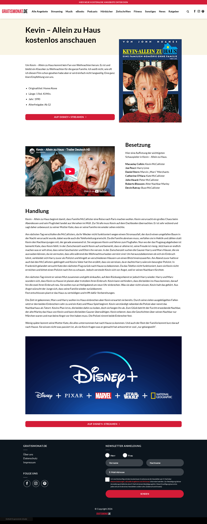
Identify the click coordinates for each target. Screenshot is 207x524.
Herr (113, 455)
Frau (130, 455)
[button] (188, 11)
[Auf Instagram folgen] (199, 11)
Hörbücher (107, 11)
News (162, 11)
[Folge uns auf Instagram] (35, 483)
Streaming (57, 11)
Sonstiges (150, 11)
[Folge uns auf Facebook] (27, 483)
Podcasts (92, 11)
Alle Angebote (40, 11)
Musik (69, 11)
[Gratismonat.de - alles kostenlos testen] (14, 11)
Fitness (138, 11)
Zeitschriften (123, 11)
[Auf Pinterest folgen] (203, 11)
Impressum (29, 462)
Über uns (28, 454)
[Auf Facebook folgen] (194, 11)
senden (144, 494)
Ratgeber (174, 11)
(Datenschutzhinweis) (154, 487)
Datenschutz (30, 458)
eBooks (80, 11)
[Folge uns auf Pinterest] (44, 483)
